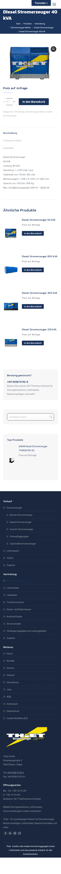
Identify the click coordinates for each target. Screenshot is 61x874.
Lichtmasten (13, 551)
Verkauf (11, 675)
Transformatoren (15, 602)
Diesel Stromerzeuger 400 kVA (39, 293)
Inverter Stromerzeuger (21, 529)
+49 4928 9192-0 (17, 381)
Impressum (12, 704)
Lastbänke (12, 595)
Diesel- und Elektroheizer (19, 609)
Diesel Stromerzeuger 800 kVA (39, 256)
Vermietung (19, 112)
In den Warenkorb (34, 101)
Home (10, 653)
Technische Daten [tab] (12, 140)
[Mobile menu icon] (54, 4)
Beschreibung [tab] (10, 133)
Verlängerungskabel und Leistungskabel (26, 631)
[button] (53, 49)
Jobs (9, 689)
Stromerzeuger (14, 508)
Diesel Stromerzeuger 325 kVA (39, 329)
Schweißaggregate (19, 536)
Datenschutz (13, 711)
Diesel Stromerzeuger (21, 522)
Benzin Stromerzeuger (21, 515)
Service (10, 668)
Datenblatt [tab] (8, 148)
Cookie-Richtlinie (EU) (17, 718)
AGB (9, 696)
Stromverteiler (14, 624)
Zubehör (11, 565)
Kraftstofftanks (14, 616)
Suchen (50, 416)
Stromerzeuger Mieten (35, 112)
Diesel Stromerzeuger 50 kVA (38, 220)
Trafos (10, 558)
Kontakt (10, 661)
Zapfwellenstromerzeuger (23, 543)
